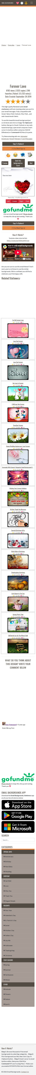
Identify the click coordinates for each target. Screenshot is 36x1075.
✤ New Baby (8, 866)
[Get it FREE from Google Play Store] (18, 815)
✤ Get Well (7, 881)
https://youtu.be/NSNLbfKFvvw (18, 241)
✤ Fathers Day (8, 935)
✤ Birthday (7, 861)
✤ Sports (7, 1004)
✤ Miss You (7, 891)
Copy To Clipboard (18, 144)
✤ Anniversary (8, 856)
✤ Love (6, 886)
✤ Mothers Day (9, 930)
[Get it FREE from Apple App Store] (18, 805)
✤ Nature (7, 999)
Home (4, 45)
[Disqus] (18, 694)
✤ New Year (8, 910)
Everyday (11, 45)
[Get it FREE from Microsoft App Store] (18, 827)
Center (14, 201)
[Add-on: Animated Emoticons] (8, 155)
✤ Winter (7, 980)
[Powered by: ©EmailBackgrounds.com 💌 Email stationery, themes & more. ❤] (18, 170)
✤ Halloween (8, 945)
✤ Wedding (7, 871)
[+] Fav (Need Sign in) (18, 148)
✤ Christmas (8, 955)
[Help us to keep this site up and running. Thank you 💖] (18, 777)
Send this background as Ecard (18, 163)
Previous (5, 163)
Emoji (12, 139)
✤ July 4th (7, 940)
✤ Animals (7, 989)
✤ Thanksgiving (9, 950)
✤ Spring (7, 965)
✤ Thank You (8, 896)
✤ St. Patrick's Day (10, 920)
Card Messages (27, 139)
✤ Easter (7, 925)
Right (21, 201)
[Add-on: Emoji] (15, 155)
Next (31, 163)
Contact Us (25, 1072)
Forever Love (26, 45)
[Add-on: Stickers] (23, 155)
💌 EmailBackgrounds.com (21, 197)
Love (18, 45)
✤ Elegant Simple (9, 901)
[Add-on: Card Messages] (30, 155)
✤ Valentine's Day (10, 915)
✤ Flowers (7, 994)
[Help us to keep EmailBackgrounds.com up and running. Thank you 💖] (18, 208)
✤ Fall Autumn (8, 975)
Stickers (17, 139)
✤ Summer (7, 970)
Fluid (27, 201)
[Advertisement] (18, 25)
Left (8, 201)
